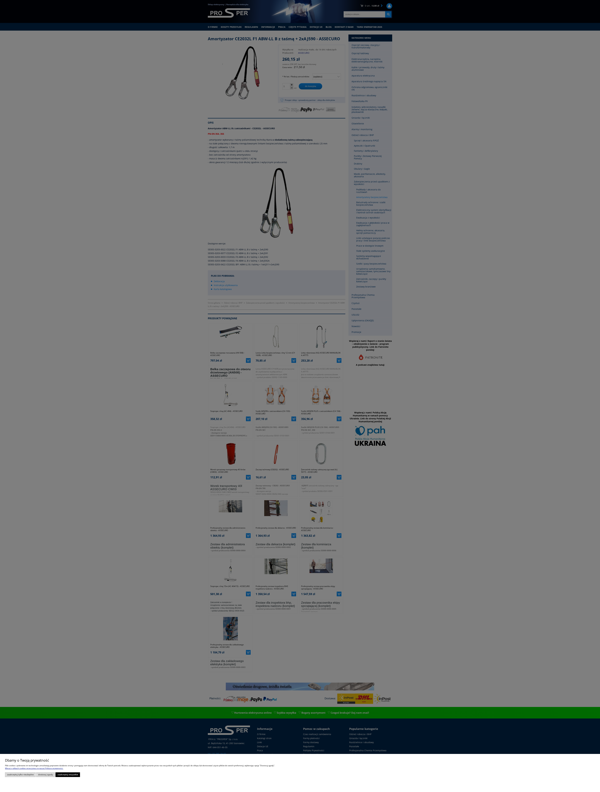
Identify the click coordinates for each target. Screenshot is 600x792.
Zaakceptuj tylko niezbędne (20, 774)
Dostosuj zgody (45, 774)
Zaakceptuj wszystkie (68, 774)
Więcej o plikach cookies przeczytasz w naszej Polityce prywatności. (34, 768)
